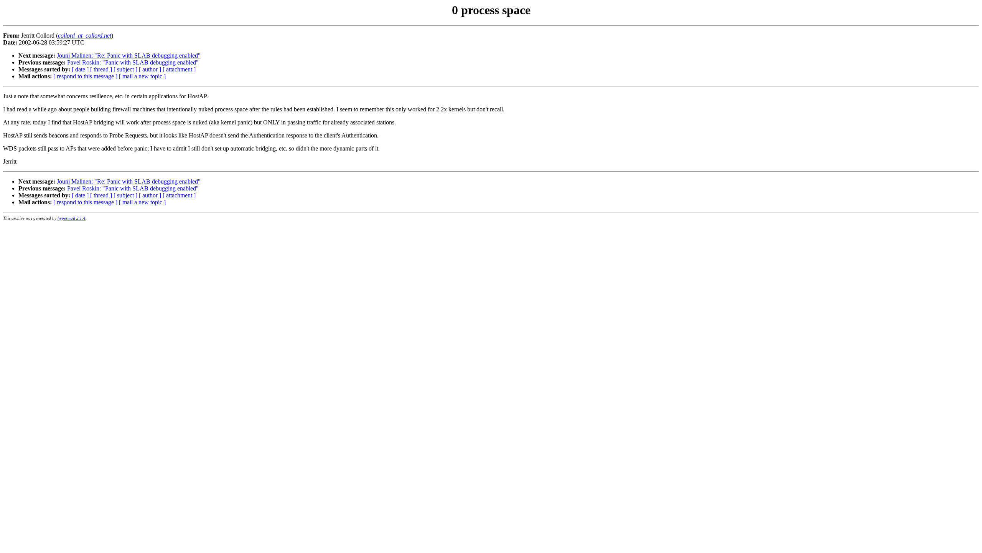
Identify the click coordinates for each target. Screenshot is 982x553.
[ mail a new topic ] (142, 76)
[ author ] (150, 69)
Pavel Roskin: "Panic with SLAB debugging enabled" (133, 62)
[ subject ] (125, 69)
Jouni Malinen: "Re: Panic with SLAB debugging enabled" (129, 55)
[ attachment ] (179, 69)
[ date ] (80, 69)
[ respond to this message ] (85, 76)
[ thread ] (101, 69)
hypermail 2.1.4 (72, 218)
